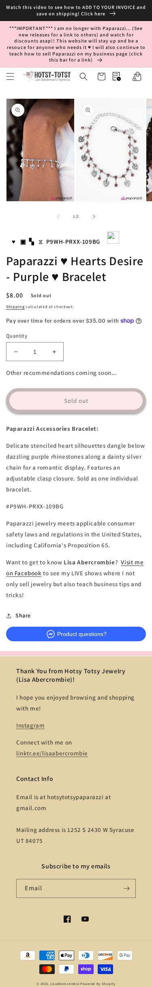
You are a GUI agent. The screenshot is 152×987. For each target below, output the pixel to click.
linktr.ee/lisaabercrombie (52, 753)
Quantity (16, 335)
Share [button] (23, 615)
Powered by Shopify (98, 983)
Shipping (15, 306)
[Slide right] (94, 216)
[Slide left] (58, 216)
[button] (10, 76)
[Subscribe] (126, 888)
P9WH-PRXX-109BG (73, 241)
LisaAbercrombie (64, 983)
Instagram (30, 725)
